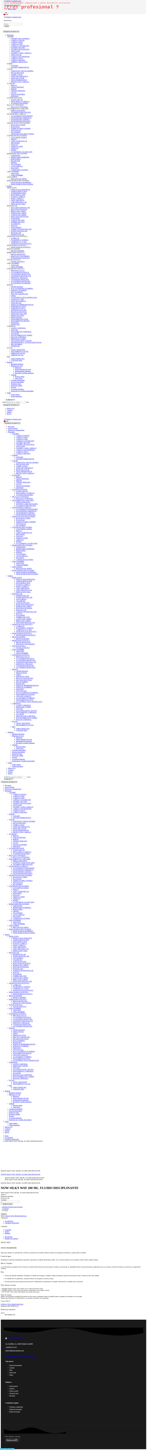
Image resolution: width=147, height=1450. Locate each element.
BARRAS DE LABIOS (18, 213)
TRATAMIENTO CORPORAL (21, 332)
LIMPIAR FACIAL (17, 355)
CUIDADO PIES (16, 360)
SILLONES (15, 168)
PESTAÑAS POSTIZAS (19, 209)
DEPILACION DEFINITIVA (20, 189)
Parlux (11, 1375)
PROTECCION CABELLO (20, 82)
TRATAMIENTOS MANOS (20, 321)
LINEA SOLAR (16, 55)
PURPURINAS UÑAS (18, 306)
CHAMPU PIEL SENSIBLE (20, 38)
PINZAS (14, 139)
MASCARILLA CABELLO (20, 101)
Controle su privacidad (7, 1449)
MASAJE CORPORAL (18, 337)
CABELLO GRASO (17, 40)
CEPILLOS (14, 148)
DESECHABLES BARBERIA (21, 182)
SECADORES (15, 132)
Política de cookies (14, 1411)
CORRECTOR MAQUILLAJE (21, 229)
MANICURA (15, 324)
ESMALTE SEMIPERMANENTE (22, 305)
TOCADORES (16, 164)
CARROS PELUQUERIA (19, 170)
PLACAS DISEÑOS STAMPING (22, 288)
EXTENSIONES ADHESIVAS (21, 118)
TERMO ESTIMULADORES (21, 128)
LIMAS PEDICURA (17, 359)
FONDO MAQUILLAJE (19, 231)
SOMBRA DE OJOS (18, 222)
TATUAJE (14, 330)
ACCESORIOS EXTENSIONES (22, 116)
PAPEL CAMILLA (17, 198)
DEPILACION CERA (18, 204)
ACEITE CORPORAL (18, 328)
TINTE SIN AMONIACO (19, 76)
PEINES (13, 150)
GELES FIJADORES (18, 94)
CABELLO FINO (17, 42)
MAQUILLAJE (16, 233)
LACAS (13, 92)
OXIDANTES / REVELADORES (22, 71)
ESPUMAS (14, 96)
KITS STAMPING (17, 292)
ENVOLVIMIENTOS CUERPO (21, 335)
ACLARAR (15, 333)
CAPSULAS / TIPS (17, 299)
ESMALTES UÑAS (17, 315)
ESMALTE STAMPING (19, 290)
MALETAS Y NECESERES (20, 256)
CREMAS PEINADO (18, 91)
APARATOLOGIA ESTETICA (21, 243)
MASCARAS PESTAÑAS (19, 216)
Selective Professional (15, 1365)
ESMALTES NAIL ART (19, 314)
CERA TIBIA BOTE (17, 200)
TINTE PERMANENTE (19, 80)
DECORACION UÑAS (19, 312)
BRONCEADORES (17, 251)
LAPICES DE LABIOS (18, 215)
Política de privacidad (15, 1409)
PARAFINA (15, 323)
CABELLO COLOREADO (20, 46)
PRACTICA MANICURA (19, 294)
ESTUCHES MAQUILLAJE (20, 207)
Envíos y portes (13, 1391)
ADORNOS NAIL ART (19, 310)
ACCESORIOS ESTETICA (20, 272)
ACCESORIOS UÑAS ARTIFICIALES (24, 297)
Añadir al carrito (7, 1204)
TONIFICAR (15, 346)
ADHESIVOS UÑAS (18, 308)
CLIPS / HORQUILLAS (19, 141)
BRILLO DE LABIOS (18, 211)
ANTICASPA (15, 51)
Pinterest (7, 1233)
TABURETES (15, 155)
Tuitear (7, 1231)
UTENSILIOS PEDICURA (20, 279)
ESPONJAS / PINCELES (19, 278)
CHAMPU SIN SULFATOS (20, 49)
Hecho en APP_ (12, 1440)
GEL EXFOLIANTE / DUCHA (21, 341)
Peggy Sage (12, 1372)
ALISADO (14, 65)
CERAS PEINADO (17, 87)
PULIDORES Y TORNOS (19, 240)
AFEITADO (15, 173)
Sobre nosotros (13, 1386)
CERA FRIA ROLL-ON (19, 202)
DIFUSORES (15, 143)
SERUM (13, 89)
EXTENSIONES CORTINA (20, 119)
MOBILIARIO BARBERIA (20, 157)
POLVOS (14, 225)
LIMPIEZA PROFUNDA (19, 62)
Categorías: (4, 1218)
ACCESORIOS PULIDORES (20, 283)
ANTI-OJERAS (16, 227)
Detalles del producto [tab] (11, 1238)
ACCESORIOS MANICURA (20, 274)
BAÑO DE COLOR (17, 78)
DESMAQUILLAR (17, 234)
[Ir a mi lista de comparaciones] (6, 12)
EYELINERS (15, 218)
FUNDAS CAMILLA (18, 197)
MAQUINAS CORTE (18, 125)
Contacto (11, 1388)
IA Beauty (10, 400)
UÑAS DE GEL (16, 303)
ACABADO (9, 1221)
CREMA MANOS (17, 287)
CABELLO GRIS (17, 44)
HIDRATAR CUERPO (18, 339)
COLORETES (15, 224)
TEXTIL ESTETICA (18, 261)
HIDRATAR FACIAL (18, 353)
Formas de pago (13, 1393)
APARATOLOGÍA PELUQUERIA (22, 134)
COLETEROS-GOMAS (19, 137)
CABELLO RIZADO (18, 60)
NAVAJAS (14, 145)
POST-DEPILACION (18, 195)
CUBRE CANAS (16, 74)
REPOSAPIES (15, 159)
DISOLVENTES (16, 317)
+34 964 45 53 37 (11, 1347)
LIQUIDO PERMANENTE (20, 67)
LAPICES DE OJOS (17, 220)
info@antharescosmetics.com (14, 1350)
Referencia (4, 1306)
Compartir (8, 1230)
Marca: (3, 1216)
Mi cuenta (12, 1395)
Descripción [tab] (8, 1237)
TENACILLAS (16, 130)
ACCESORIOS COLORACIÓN (21, 152)
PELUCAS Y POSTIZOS (19, 107)
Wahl (10, 1370)
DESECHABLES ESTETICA (21, 247)
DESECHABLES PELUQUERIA (22, 184)
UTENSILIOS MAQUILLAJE (21, 276)
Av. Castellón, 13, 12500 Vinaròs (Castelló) (19, 1344)
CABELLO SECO (17, 58)
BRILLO (14, 85)
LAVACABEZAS (17, 166)
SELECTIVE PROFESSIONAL (16, 1216)
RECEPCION (15, 161)
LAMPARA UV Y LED (18, 242)
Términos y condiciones (16, 1407)
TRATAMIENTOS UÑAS (19, 319)
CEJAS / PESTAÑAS (18, 350)
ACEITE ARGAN (17, 100)
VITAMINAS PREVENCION (21, 112)
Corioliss (11, 1367)
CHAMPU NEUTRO (18, 47)
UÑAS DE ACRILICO (18, 301)
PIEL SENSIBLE (16, 344)
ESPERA (14, 163)
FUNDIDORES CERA (18, 193)
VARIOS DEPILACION (19, 191)
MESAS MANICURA (18, 254)
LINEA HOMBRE (17, 175)
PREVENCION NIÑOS (19, 179)
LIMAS (13, 296)
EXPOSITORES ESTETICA (20, 258)
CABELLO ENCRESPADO (20, 56)
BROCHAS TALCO (17, 270)
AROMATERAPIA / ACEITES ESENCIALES (26, 342)
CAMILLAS (15, 238)
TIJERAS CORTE (17, 146)
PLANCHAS (15, 127)
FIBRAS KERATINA (18, 110)
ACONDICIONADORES (19, 103)
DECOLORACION (17, 73)
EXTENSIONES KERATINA (21, 121)
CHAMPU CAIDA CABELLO (21, 53)
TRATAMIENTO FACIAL (20, 351)
